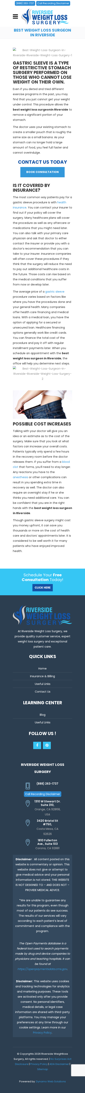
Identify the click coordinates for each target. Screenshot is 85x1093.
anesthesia (20, 477)
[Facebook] (37, 745)
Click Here (43, 588)
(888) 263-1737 (25, 3)
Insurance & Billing (42, 676)
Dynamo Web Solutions (51, 1081)
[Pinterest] (47, 745)
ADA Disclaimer (59, 1064)
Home (42, 668)
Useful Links (42, 684)
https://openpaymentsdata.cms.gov (42, 969)
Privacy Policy (42, 1033)
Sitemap (42, 1069)
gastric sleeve (54, 292)
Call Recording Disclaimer (53, 3)
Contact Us (42, 692)
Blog (42, 715)
